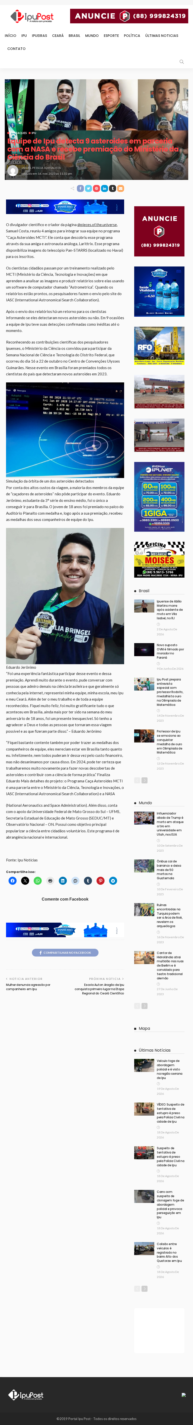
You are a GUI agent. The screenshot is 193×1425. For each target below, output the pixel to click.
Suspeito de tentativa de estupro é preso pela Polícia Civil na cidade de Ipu (170, 1156)
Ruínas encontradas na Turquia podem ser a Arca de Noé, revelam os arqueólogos (170, 915)
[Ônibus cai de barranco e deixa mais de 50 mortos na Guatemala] (144, 865)
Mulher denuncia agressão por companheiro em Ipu (28, 987)
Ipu (24, 35)
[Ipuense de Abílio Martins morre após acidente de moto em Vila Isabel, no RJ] (144, 606)
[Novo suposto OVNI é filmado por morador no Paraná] (144, 649)
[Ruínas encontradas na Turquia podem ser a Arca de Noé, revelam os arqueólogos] (144, 909)
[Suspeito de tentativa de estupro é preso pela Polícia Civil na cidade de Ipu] (144, 1152)
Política (132, 35)
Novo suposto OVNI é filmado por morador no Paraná (170, 651)
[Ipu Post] (26, 1394)
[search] (181, 61)
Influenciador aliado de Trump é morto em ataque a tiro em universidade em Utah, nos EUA (170, 824)
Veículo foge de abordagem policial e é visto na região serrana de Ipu (169, 1069)
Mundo (92, 35)
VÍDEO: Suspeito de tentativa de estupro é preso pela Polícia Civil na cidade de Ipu (170, 1112)
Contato (16, 48)
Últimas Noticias (161, 35)
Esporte (111, 35)
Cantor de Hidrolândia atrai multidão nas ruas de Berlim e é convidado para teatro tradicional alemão (170, 965)
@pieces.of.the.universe (97, 224)
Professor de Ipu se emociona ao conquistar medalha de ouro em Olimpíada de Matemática (169, 742)
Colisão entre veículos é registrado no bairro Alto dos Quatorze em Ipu (169, 1252)
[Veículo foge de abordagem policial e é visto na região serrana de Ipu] (144, 1065)
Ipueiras (39, 35)
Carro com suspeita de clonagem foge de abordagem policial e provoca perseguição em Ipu (170, 1204)
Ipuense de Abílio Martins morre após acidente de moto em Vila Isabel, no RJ (170, 609)
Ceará (58, 35)
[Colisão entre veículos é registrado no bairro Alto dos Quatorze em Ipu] (144, 1248)
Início (10, 35)
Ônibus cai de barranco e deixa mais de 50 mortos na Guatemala (169, 869)
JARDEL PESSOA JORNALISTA (41, 168)
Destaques (18, 132)
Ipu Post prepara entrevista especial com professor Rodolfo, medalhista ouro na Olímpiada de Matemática (170, 692)
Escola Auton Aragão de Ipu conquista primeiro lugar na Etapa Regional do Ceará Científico (99, 989)
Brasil (74, 35)
